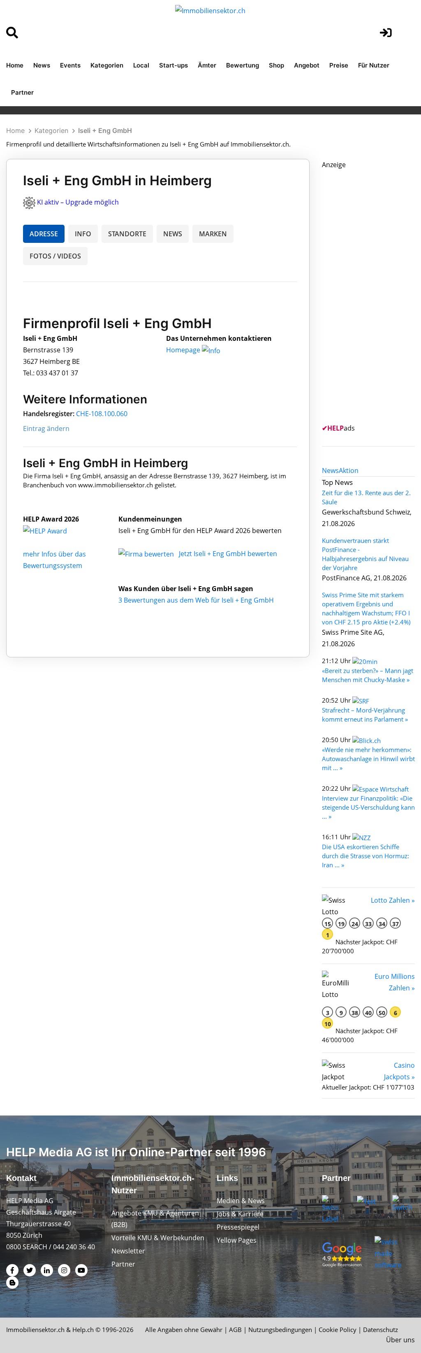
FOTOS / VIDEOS (55, 256)
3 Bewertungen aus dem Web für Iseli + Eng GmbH (196, 600)
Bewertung (242, 65)
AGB (235, 1329)
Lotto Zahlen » (393, 900)
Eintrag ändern (46, 428)
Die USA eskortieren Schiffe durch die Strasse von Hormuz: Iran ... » (365, 856)
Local (141, 65)
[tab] (330, 470)
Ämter (207, 65)
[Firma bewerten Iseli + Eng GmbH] (147, 553)
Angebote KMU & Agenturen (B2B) (155, 1219)
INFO (83, 233)
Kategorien (106, 65)
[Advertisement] (371, 293)
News (41, 65)
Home (14, 65)
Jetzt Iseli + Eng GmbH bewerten (228, 553)
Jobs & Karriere (240, 1213)
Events (70, 65)
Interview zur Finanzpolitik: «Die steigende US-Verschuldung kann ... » (368, 807)
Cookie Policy (337, 1329)
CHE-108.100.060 (101, 413)
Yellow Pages (237, 1240)
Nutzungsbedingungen (280, 1329)
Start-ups (173, 65)
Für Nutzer (373, 65)
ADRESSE (44, 233)
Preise (338, 65)
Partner (22, 92)
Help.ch (83, 1329)
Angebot (306, 65)
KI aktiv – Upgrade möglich (78, 202)
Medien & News (241, 1200)
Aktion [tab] (349, 470)
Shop (276, 65)
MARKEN (213, 233)
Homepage (184, 349)
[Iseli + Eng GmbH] (54, 530)
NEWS (172, 233)
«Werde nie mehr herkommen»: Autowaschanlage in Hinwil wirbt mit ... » (368, 758)
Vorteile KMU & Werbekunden (157, 1237)
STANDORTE (127, 233)
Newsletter (128, 1250)
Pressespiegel (238, 1227)
